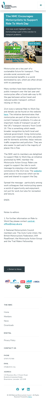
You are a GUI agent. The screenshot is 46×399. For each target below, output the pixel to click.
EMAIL (6, 364)
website (38, 171)
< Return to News (14, 269)
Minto (30, 397)
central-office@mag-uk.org (19, 222)
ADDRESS (7, 372)
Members (8, 316)
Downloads (9, 325)
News (6, 321)
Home (6, 312)
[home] (9, 5)
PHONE (6, 355)
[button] (40, 5)
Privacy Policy (9, 340)
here (6, 114)
